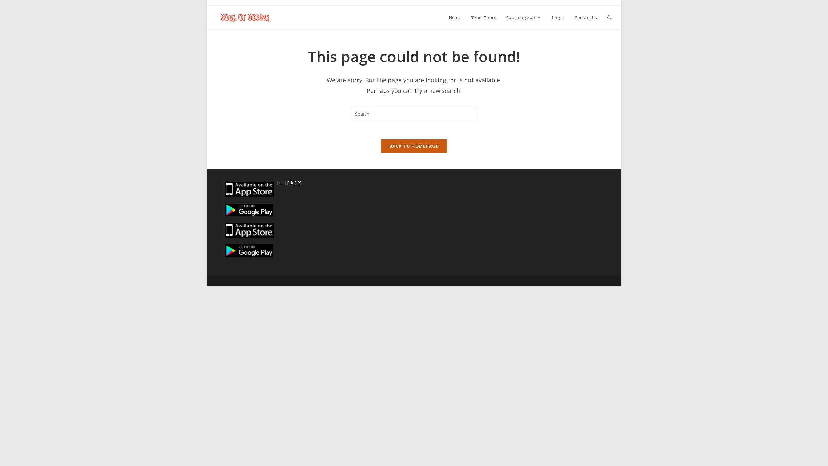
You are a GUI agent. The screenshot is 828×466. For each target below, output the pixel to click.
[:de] (291, 183)
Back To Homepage (414, 146)
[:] (299, 183)
